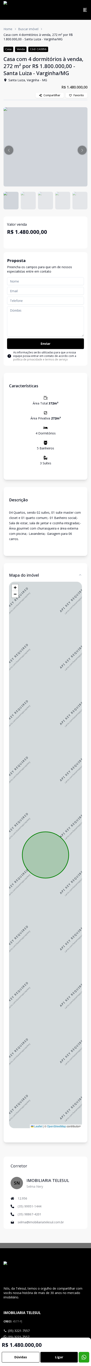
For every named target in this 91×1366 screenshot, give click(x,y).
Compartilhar (52, 95)
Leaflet (38, 1126)
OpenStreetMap (56, 1126)
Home (8, 29)
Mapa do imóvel (24, 575)
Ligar (59, 1357)
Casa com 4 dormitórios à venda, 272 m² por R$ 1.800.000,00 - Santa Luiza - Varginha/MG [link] (38, 37)
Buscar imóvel (28, 29)
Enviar (45, 344)
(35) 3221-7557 (19, 1331)
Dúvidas (20, 1357)
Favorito (79, 95)
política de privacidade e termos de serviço (40, 359)
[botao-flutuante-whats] (84, 1357)
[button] (8, 150)
